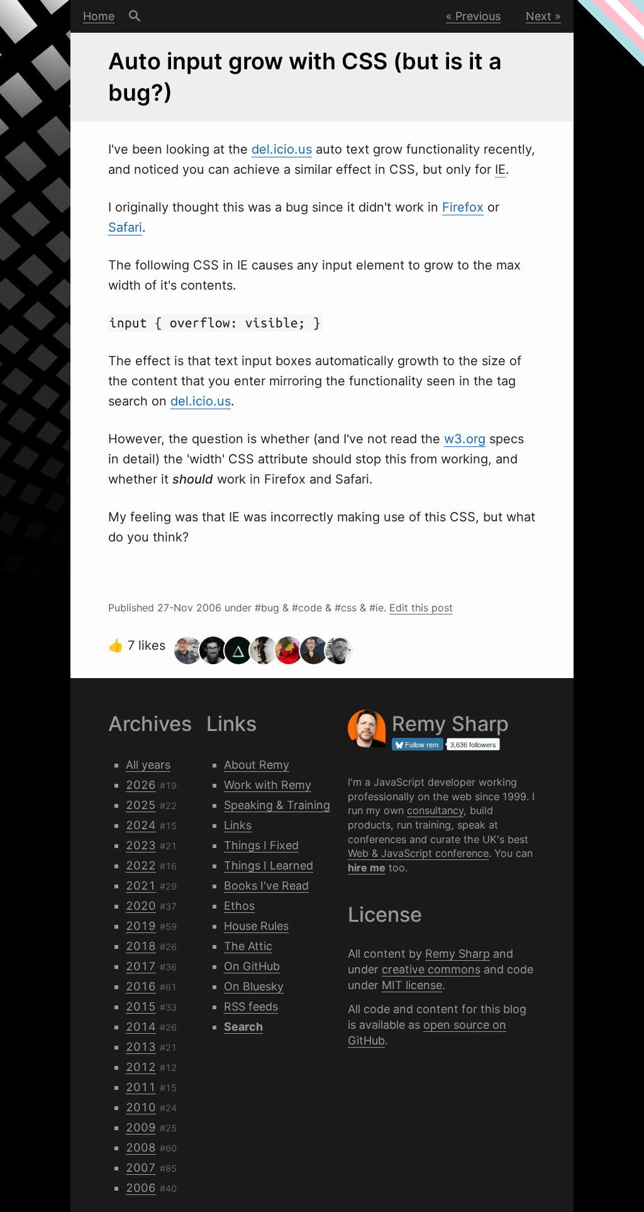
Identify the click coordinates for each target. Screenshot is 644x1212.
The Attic (248, 946)
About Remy (256, 764)
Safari (125, 227)
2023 (141, 845)
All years (148, 764)
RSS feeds (251, 1006)
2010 (141, 1107)
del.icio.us (282, 149)
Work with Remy (267, 784)
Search (135, 16)
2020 (141, 905)
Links (238, 825)
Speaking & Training (277, 805)
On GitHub (252, 966)
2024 (141, 825)
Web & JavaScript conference (418, 853)
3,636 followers (473, 744)
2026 (141, 784)
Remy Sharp (457, 953)
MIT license (412, 985)
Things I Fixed (261, 845)
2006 (141, 1187)
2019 (141, 925)
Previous (478, 16)
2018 (141, 946)
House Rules (256, 925)
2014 (141, 1026)
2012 (141, 1066)
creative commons (431, 969)
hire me (367, 867)
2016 (141, 986)
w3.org (465, 438)
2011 (141, 1087)
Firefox (463, 207)
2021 (141, 885)
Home (98, 16)
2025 (141, 805)
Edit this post (421, 607)
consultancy (435, 810)
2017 (141, 966)
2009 (141, 1127)
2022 (141, 865)
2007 (141, 1167)
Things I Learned (268, 865)
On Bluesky (254, 986)
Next (539, 16)
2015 (141, 1006)
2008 (141, 1147)
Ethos (239, 905)
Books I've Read (266, 885)
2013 (141, 1046)
